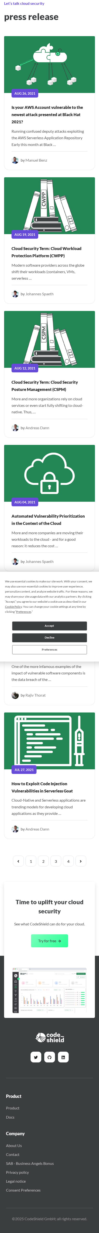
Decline (49, 638)
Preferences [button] (23, 611)
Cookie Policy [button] (13, 606)
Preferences (49, 649)
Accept (49, 625)
